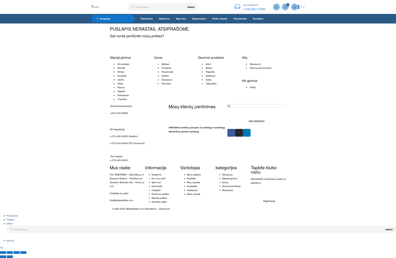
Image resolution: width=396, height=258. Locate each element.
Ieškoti (191, 7)
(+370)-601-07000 (254, 9)
